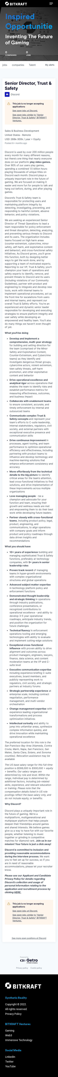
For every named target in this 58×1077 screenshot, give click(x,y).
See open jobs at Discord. (25, 110)
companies (18, 64)
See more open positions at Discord (29, 938)
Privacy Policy (13, 1013)
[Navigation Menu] (51, 3)
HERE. (17, 892)
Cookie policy (36, 968)
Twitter (9, 1061)
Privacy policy (22, 968)
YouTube (10, 1066)
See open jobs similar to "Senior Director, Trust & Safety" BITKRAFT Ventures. (29, 117)
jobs (4, 64)
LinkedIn (10, 1056)
